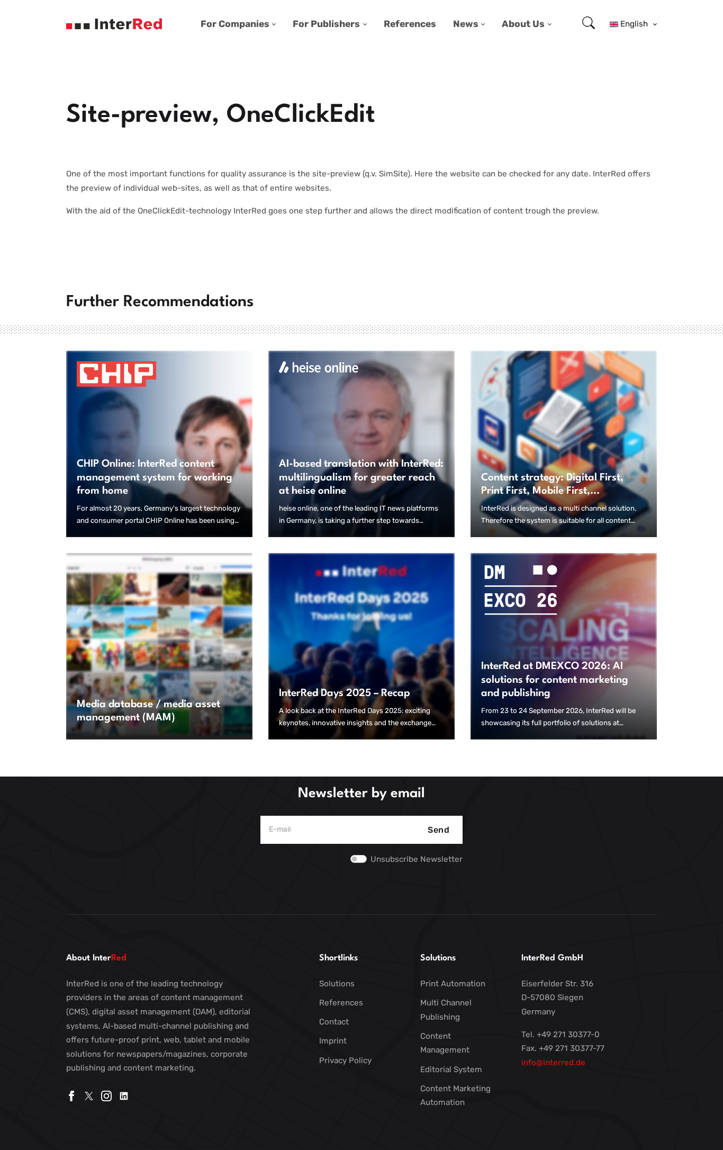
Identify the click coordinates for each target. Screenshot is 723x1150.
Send (438, 830)
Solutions (337, 983)
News (465, 24)
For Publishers (326, 24)
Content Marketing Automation (455, 1096)
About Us (523, 24)
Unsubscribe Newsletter (416, 859)
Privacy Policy (345, 1060)
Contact (334, 1022)
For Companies (235, 24)
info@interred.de (553, 1062)
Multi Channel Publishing (446, 1010)
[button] (633, 24)
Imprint (333, 1041)
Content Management (444, 1043)
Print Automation (452, 983)
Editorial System (451, 1069)
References (410, 24)
